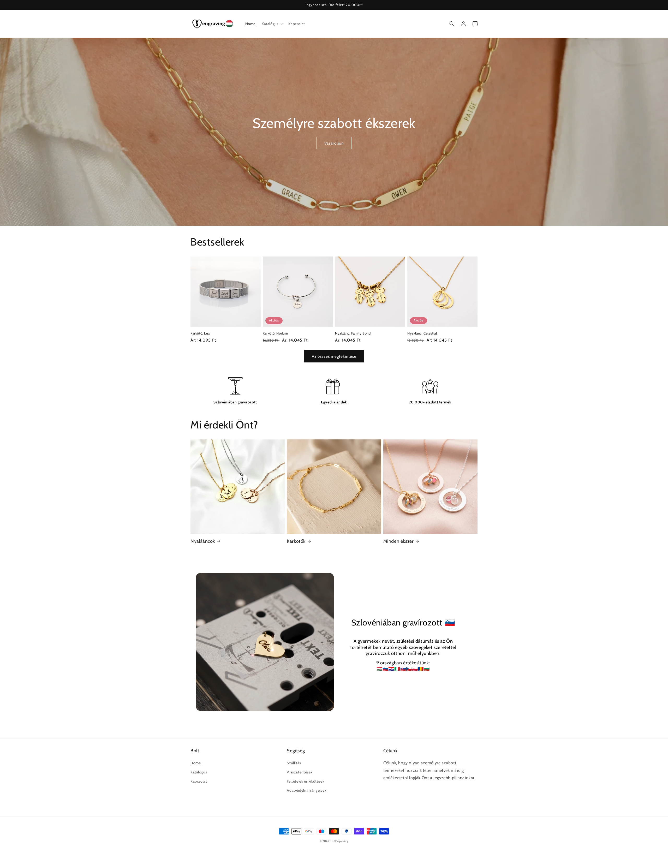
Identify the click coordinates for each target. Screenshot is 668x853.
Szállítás (294, 763)
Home (195, 763)
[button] (272, 23)
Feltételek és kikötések (305, 781)
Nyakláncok (202, 541)
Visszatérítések (299, 772)
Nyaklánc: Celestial (422, 333)
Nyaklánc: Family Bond (353, 333)
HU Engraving (339, 841)
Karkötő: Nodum (275, 333)
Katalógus (198, 772)
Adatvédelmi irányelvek (306, 790)
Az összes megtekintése (334, 356)
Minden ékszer (398, 541)
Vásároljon (334, 143)
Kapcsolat (198, 781)
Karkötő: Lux (200, 333)
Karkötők (296, 541)
